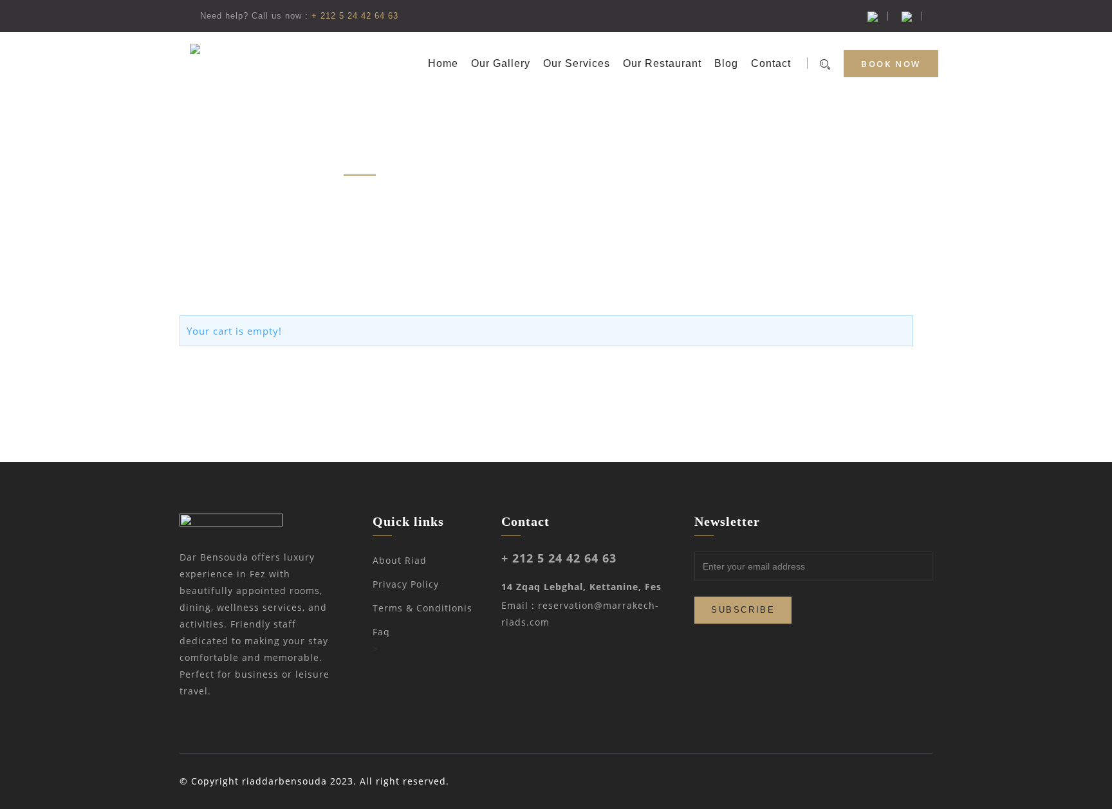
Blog (726, 63)
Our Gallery (500, 63)
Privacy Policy (406, 584)
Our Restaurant (662, 63)
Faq (381, 632)
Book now (891, 64)
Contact (771, 63)
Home (443, 63)
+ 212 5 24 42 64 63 (354, 16)
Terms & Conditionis (422, 608)
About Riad (400, 560)
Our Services (576, 63)
